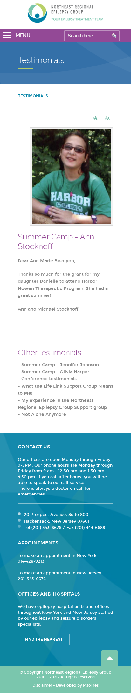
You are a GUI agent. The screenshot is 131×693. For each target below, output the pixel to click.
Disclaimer (42, 685)
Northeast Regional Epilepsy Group (65, 13)
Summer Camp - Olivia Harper (55, 372)
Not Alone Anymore (43, 414)
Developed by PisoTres (77, 685)
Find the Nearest (44, 639)
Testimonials (33, 96)
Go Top (109, 658)
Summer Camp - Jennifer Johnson (60, 365)
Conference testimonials (49, 379)
